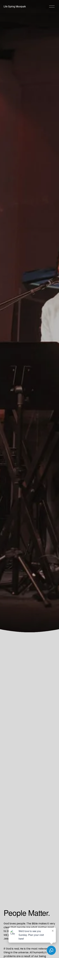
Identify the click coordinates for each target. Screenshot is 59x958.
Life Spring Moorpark (15, 6)
